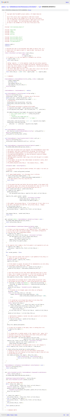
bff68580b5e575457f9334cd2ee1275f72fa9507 (23, 6)
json (67, 414)
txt (64, 414)
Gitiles (8, 414)
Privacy (12, 414)
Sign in (67, 2)
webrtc (4, 6)
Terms (15, 414)
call (40, 6)
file (29, 10)
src (8, 6)
